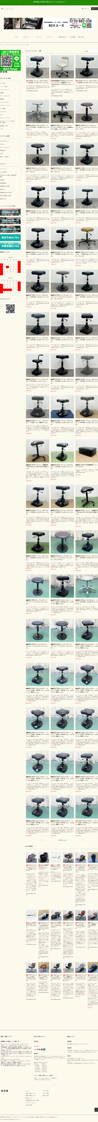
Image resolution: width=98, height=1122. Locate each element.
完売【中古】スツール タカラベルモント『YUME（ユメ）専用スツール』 (37, 421)
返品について (29, 1098)
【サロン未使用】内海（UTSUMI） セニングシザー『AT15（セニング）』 (31, 924)
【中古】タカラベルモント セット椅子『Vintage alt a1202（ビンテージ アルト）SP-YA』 (80, 925)
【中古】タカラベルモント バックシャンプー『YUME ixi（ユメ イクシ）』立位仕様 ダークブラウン (31, 868)
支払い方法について (31, 1093)
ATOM (30, 1105)
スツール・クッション (9, 44)
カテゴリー (26, 37)
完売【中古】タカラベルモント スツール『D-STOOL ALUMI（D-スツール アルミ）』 (37, 127)
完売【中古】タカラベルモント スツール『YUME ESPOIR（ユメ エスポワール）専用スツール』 (62, 601)
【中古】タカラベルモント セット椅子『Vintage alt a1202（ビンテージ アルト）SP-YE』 (31, 977)
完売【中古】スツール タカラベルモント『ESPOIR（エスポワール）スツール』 (37, 212)
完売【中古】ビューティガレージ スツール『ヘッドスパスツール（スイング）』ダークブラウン (62, 557)
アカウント (86, 8)
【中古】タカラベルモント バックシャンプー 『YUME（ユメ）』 (68, 924)
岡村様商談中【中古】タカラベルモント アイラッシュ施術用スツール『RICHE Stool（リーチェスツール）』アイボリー (62, 83)
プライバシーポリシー (31, 1102)
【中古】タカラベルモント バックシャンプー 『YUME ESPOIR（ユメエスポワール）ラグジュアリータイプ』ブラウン (80, 869)
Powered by (2, 1119)
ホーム (16, 37)
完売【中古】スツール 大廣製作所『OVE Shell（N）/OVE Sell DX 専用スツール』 (37, 466)
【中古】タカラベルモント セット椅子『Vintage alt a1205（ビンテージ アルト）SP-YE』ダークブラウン (68, 868)
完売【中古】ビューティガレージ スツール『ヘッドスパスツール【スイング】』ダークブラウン (62, 296)
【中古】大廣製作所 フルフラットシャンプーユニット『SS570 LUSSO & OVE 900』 (56, 924)
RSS (27, 1105)
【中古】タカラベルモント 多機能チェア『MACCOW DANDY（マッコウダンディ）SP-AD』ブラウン (68, 977)
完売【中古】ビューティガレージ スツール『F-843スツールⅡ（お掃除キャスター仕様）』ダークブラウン (62, 127)
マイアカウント (46, 1090)
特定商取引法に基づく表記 (32, 1100)
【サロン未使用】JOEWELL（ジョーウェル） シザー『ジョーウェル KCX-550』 (56, 867)
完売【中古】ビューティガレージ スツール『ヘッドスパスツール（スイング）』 (37, 601)
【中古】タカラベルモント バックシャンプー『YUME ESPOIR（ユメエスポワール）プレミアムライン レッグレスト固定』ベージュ (43, 926)
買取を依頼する (62, 37)
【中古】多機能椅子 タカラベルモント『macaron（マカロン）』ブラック (43, 867)
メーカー (37, 37)
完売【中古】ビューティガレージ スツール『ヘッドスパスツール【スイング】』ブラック (37, 170)
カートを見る (45, 1093)
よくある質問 (72, 37)
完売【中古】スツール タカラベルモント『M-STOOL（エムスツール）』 (37, 380)
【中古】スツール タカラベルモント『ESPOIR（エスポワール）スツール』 (37, 81)
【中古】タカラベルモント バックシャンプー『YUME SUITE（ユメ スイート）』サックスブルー (80, 977)
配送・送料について (31, 1095)
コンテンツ (49, 37)
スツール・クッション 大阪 (22, 44)
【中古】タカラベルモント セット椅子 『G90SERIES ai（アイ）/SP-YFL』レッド (43, 977)
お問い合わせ (81, 37)
